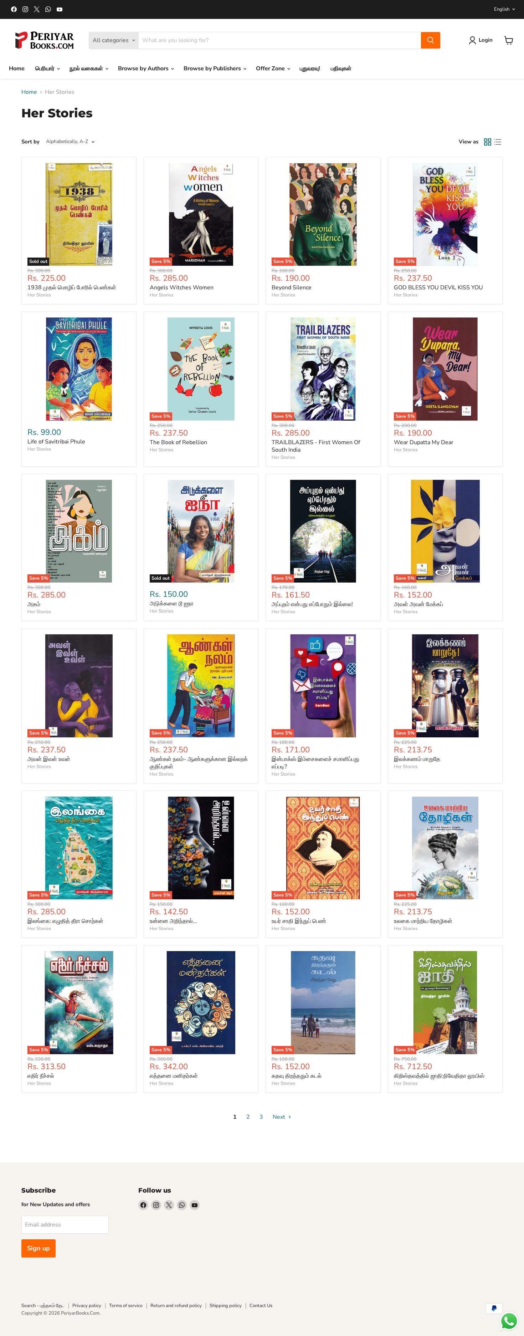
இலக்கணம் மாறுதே (417, 759)
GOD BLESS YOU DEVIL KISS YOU (438, 287)
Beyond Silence (292, 287)
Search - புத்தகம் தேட (43, 1305)
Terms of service (126, 1305)
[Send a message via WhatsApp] (509, 1321)
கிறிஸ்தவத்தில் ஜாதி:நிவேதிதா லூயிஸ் (439, 1076)
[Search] (430, 40)
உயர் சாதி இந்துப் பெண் (299, 921)
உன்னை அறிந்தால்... (173, 921)
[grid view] (488, 142)
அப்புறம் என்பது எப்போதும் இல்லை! (312, 604)
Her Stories (39, 295)
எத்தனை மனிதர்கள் (174, 1076)
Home (17, 68)
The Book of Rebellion (178, 442)
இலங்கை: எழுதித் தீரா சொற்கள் (65, 921)
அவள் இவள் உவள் (48, 759)
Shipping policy (226, 1305)
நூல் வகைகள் (87, 68)
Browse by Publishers (213, 68)
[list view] (498, 142)
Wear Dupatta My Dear (423, 442)
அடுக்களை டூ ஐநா (172, 604)
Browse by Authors (144, 68)
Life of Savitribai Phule (56, 442)
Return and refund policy (176, 1305)
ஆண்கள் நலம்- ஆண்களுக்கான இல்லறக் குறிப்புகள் (199, 763)
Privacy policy (86, 1305)
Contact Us (261, 1305)
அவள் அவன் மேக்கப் (418, 604)
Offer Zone (271, 68)
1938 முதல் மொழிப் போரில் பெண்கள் (71, 287)
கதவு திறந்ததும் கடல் (297, 1076)
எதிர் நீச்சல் (40, 1076)
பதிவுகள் (341, 68)
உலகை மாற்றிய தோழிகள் (423, 921)
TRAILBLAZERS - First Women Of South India (316, 446)
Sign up (38, 1248)
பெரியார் (45, 68)
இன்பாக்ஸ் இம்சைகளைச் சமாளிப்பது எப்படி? (315, 763)
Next (280, 1117)
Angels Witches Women (182, 287)
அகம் (33, 604)
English (501, 9)
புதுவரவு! (310, 68)
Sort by (30, 142)
